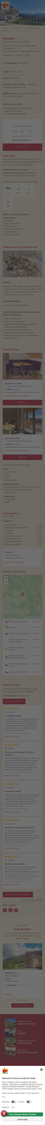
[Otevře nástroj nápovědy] (4, 1113)
